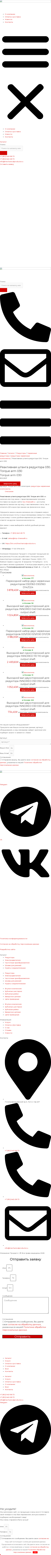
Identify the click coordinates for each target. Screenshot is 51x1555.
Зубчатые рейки (12, 994)
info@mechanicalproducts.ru (11, 161)
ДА (35, 1552)
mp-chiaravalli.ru (28, 502)
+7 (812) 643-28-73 (7, 159)
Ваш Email (4, 753)
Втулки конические (13, 989)
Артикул (3, 738)
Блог (7, 1369)
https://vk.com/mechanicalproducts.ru (20, 543)
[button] (25, 77)
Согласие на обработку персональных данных (19, 944)
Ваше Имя (4, 748)
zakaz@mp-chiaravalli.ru (17, 538)
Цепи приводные (12, 999)
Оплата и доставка (13, 17)
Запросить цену (10, 484)
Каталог (11, 453)
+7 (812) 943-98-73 (7, 156)
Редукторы (21, 453)
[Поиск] (3, 153)
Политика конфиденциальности (13, 938)
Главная (3, 453)
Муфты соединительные (15, 968)
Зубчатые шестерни (13, 991)
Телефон (6, 1278)
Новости (8, 19)
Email (4, 1288)
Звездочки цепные (13, 996)
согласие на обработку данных (24, 1324)
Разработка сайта (7, 949)
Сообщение (7, 1296)
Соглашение (5, 757)
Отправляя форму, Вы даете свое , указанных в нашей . (25, 762)
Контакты (9, 22)
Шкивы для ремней (13, 965)
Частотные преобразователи (17, 963)
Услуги (7, 1361)
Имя (4, 1268)
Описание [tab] (9, 491)
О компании (10, 14)
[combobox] (11, 148)
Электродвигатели (13, 960)
